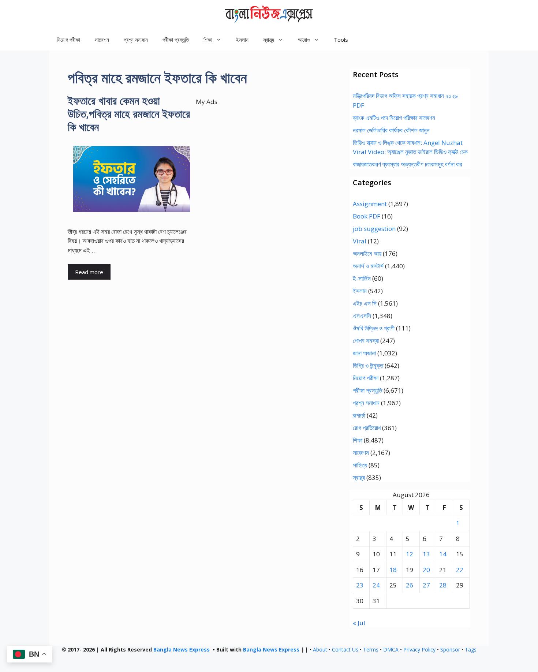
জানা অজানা (364, 353)
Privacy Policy (419, 649)
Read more (89, 272)
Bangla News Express (181, 649)
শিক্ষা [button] (207, 39)
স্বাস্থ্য (359, 477)
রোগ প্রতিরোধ (367, 427)
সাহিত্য (360, 465)
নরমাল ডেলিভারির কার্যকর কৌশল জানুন (391, 130)
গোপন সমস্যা (366, 340)
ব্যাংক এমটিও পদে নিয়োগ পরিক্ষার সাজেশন (394, 117)
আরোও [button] (304, 39)
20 (426, 569)
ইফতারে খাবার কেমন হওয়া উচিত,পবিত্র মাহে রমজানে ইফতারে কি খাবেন (129, 113)
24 (376, 585)
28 (443, 585)
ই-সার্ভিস (362, 278)
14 (443, 554)
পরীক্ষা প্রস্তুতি (175, 39)
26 (409, 585)
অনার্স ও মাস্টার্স (368, 266)
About (320, 649)
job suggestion (374, 228)
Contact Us (345, 649)
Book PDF (366, 216)
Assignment (370, 203)
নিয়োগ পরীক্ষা (68, 39)
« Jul (359, 623)
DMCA (391, 649)
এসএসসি (362, 315)
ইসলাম (242, 39)
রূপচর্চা (359, 415)
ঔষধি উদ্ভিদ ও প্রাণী (374, 328)
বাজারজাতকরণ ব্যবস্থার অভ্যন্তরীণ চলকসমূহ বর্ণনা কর (407, 164)
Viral (359, 241)
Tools (341, 39)
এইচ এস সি (365, 303)
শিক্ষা (357, 440)
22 (459, 569)
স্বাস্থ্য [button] (268, 39)
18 (393, 569)
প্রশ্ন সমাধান (136, 39)
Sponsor (450, 649)
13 (426, 554)
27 (426, 585)
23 (359, 585)
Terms (370, 649)
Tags (471, 649)
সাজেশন (102, 39)
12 (409, 554)
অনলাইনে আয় (367, 253)
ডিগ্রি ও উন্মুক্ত (368, 365)
